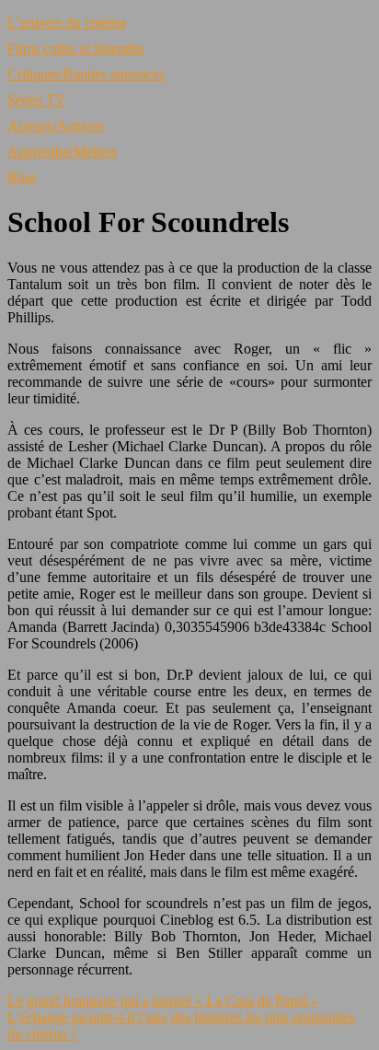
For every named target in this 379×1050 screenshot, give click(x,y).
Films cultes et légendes (75, 48)
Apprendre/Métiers (62, 151)
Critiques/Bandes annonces (86, 74)
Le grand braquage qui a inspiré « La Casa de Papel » (162, 1001)
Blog (21, 177)
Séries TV (36, 100)
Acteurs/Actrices (55, 126)
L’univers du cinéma (66, 22)
